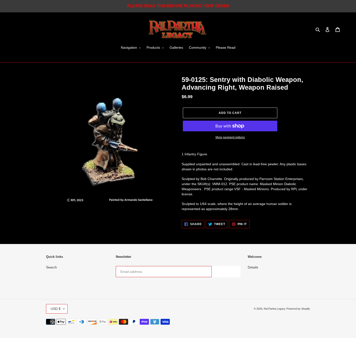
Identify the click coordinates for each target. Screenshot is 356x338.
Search (51, 267)
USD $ (56, 309)
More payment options (230, 137)
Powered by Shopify (298, 308)
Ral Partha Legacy (275, 308)
